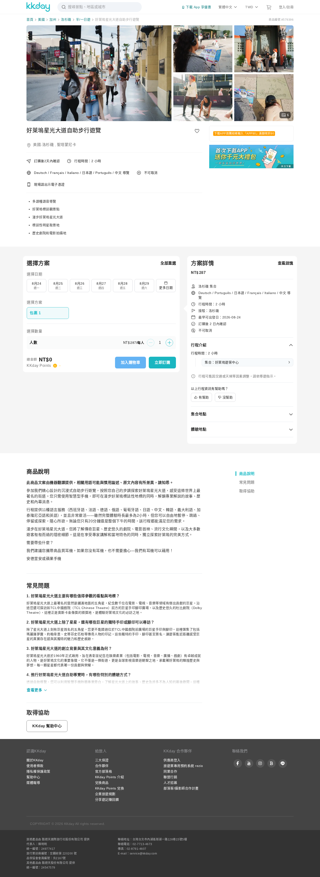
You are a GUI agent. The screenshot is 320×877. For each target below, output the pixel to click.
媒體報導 (33, 783)
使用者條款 (35, 766)
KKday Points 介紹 (109, 777)
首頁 (29, 19)
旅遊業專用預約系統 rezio (183, 766)
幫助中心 (33, 777)
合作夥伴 (102, 766)
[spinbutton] (160, 342)
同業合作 (170, 771)
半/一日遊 (83, 19)
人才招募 (170, 783)
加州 (52, 19)
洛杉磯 (66, 19)
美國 (41, 19)
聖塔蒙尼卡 (66, 145)
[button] (168, 263)
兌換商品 (102, 783)
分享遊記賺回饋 (107, 799)
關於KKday (35, 760)
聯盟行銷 (170, 777)
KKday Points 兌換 (109, 788)
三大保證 (102, 760)
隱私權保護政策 (38, 771)
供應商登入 (172, 760)
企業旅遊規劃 (105, 794)
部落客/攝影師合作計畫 (181, 788)
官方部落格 (103, 771)
